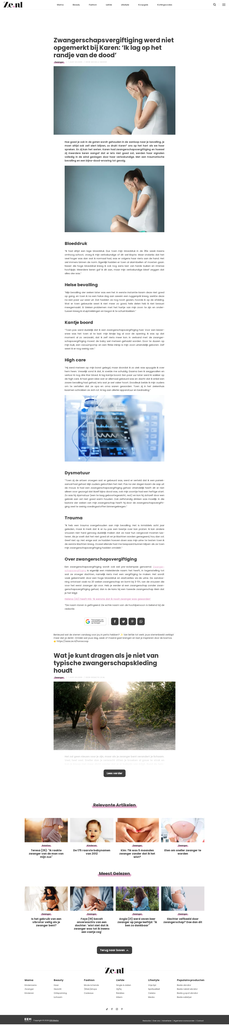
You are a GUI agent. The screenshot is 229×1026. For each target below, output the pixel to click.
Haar (56, 985)
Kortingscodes (164, 4)
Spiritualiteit (154, 989)
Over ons (156, 1020)
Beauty (76, 4)
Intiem (119, 997)
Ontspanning (60, 993)
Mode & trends (91, 985)
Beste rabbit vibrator (187, 989)
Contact (200, 1020)
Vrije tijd (152, 985)
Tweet (123, 621)
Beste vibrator (184, 985)
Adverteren (167, 1020)
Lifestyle (125, 4)
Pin (132, 621)
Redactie (147, 1020)
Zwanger (59, 62)
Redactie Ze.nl (98, 677)
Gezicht (57, 989)
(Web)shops (90, 989)
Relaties (120, 993)
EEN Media (54, 1020)
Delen (115, 621)
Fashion (93, 4)
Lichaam (58, 997)
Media (151, 997)
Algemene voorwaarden (184, 1020)
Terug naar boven (112, 950)
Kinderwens (31, 985)
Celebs (151, 993)
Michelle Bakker (99, 62)
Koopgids (143, 4)
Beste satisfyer (184, 997)
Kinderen (29, 993)
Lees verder (114, 773)
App (141, 621)
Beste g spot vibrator (187, 993)
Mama (60, 4)
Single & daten (123, 985)
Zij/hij (119, 989)
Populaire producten (190, 980)
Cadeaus (88, 993)
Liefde (109, 4)
